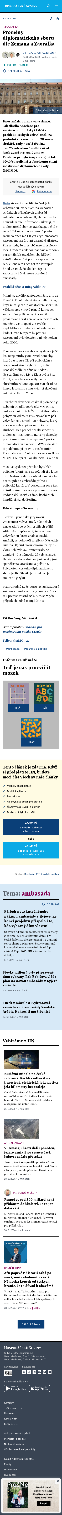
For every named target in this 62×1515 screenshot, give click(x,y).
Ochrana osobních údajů (17, 1433)
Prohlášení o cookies (14, 1439)
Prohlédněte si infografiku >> (24, 287)
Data (6, 203)
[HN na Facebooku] (29, 1372)
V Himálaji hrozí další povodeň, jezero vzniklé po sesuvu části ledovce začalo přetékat (29, 1152)
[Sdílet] (51, 18)
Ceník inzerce (11, 1424)
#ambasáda (12, 648)
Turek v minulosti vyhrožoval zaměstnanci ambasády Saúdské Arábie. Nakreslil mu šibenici (29, 1007)
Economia (9, 1413)
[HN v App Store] (39, 1388)
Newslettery (10, 1469)
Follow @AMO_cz (16, 640)
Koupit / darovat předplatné (19, 1459)
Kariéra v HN (11, 1419)
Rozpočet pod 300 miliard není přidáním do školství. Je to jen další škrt (29, 1204)
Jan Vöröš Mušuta (25, 1192)
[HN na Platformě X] (24, 1372)
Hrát (18, 707)
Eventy (7, 1464)
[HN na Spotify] (44, 1372)
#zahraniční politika (35, 648)
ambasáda (36, 894)
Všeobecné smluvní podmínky (19, 1449)
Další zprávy (31, 1324)
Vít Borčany (29, 53)
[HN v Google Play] (15, 1388)
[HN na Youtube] (49, 1372)
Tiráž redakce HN (13, 1408)
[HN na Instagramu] (34, 1372)
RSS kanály (10, 1475)
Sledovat (20, 191)
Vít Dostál (43, 53)
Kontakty (9, 1403)
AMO (53, 53)
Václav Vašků (48, 110)
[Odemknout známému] (57, 18)
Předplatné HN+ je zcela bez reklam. (42, 874)
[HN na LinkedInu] (39, 1372)
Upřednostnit (44, 191)
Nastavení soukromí (14, 1444)
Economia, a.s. (26, 1353)
